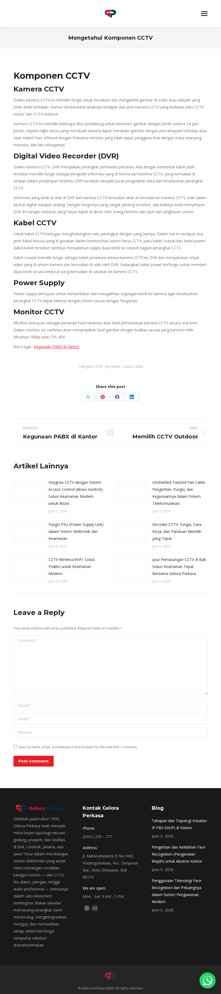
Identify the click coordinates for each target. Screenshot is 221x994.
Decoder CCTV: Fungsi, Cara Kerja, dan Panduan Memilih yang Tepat (176, 531)
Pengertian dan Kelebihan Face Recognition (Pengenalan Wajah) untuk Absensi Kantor (179, 854)
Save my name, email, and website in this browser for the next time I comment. (77, 747)
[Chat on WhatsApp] (207, 980)
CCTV (98, 366)
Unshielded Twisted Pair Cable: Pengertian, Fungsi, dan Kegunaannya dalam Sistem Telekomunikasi (179, 493)
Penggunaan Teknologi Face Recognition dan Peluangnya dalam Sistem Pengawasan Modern (176, 891)
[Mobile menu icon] (204, 14)
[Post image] (28, 491)
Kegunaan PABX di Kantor (57, 346)
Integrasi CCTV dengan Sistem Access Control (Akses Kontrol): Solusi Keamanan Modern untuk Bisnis (76, 493)
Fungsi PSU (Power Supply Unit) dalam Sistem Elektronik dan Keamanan (76, 531)
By (113, 366)
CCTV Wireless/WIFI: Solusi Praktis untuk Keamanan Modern (72, 566)
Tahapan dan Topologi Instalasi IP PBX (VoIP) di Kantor (179, 824)
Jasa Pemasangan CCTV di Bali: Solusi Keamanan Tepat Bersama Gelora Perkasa (179, 566)
